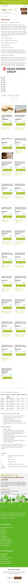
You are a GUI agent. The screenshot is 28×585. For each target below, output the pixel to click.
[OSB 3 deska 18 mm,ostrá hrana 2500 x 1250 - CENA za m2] (7, 247)
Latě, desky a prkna (7, 561)
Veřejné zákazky (6, 545)
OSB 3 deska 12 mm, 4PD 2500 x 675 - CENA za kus (7, 162)
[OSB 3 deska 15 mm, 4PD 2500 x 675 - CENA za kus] (20, 178)
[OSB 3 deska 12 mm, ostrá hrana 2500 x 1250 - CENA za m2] (7, 178)
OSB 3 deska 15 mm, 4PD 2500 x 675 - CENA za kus (20, 185)
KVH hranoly (5, 559)
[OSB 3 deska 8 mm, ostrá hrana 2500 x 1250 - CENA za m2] (7, 339)
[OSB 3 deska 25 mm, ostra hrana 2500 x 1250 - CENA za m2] (7, 316)
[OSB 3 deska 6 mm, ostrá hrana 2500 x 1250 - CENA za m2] (20, 316)
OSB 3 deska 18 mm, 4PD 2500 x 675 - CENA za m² (20, 231)
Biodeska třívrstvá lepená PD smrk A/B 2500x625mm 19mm (7, 116)
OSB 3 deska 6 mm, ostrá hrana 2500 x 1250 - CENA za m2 (20, 323)
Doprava (4, 534)
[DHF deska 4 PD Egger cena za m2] (7, 132)
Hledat (24, 13)
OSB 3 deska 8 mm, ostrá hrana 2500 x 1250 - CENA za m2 (7, 346)
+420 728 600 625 (4, 5)
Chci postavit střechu (7, 527)
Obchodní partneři (7, 543)
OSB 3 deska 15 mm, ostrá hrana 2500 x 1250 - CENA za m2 (20, 208)
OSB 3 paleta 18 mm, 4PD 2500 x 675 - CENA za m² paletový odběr (7, 370)
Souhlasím (17, 578)
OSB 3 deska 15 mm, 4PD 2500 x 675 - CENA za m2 (7, 208)
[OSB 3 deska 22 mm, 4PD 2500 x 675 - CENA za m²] (7, 270)
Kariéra (4, 533)
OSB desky (5, 554)
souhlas (19, 571)
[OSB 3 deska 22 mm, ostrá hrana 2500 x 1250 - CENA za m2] (20, 270)
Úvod (2, 16)
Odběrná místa (6, 538)
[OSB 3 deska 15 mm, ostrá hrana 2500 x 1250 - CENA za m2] (20, 201)
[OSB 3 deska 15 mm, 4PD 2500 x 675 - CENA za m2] (7, 201)
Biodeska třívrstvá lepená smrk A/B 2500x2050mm (20, 116)
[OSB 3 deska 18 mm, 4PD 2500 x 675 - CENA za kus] (7, 224)
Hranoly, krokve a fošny (8, 557)
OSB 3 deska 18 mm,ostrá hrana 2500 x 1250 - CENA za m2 (7, 254)
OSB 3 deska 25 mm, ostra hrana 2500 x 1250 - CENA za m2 (7, 323)
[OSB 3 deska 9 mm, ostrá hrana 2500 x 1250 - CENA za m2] (20, 339)
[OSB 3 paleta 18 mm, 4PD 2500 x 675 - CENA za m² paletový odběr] (7, 362)
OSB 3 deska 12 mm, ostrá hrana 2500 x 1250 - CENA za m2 (7, 185)
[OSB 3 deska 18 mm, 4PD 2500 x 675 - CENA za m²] (20, 224)
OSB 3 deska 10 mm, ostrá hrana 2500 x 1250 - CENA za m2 (20, 139)
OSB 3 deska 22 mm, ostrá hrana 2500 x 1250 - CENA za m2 (20, 277)
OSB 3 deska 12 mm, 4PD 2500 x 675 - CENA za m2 (20, 162)
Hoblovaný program (7, 563)
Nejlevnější (10, 95)
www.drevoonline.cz (12, 514)
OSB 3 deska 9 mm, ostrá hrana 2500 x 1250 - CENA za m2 (20, 346)
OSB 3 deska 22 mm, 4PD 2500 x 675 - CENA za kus (20, 253)
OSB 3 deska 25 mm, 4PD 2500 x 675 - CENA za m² (20, 300)
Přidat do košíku (7, 124)
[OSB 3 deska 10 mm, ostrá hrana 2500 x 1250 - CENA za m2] (20, 132)
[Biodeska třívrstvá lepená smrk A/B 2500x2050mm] (20, 109)
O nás (4, 529)
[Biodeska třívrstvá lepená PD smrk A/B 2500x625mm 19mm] (7, 109)
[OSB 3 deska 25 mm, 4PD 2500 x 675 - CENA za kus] (7, 293)
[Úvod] (6, 9)
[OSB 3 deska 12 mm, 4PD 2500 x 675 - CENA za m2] (20, 156)
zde (19, 582)
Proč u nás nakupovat (7, 542)
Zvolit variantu (20, 124)
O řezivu (4, 531)
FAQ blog (5, 536)
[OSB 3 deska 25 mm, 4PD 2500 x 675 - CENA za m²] (20, 293)
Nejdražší (17, 95)
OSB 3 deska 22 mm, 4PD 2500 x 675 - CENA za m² (7, 277)
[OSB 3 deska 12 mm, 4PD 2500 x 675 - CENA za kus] (7, 156)
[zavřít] (26, 1)
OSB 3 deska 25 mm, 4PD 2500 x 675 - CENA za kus (7, 300)
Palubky (4, 555)
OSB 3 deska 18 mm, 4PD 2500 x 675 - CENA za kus (7, 231)
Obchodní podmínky (7, 540)
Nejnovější (4, 95)
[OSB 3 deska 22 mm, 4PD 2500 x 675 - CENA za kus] (20, 247)
